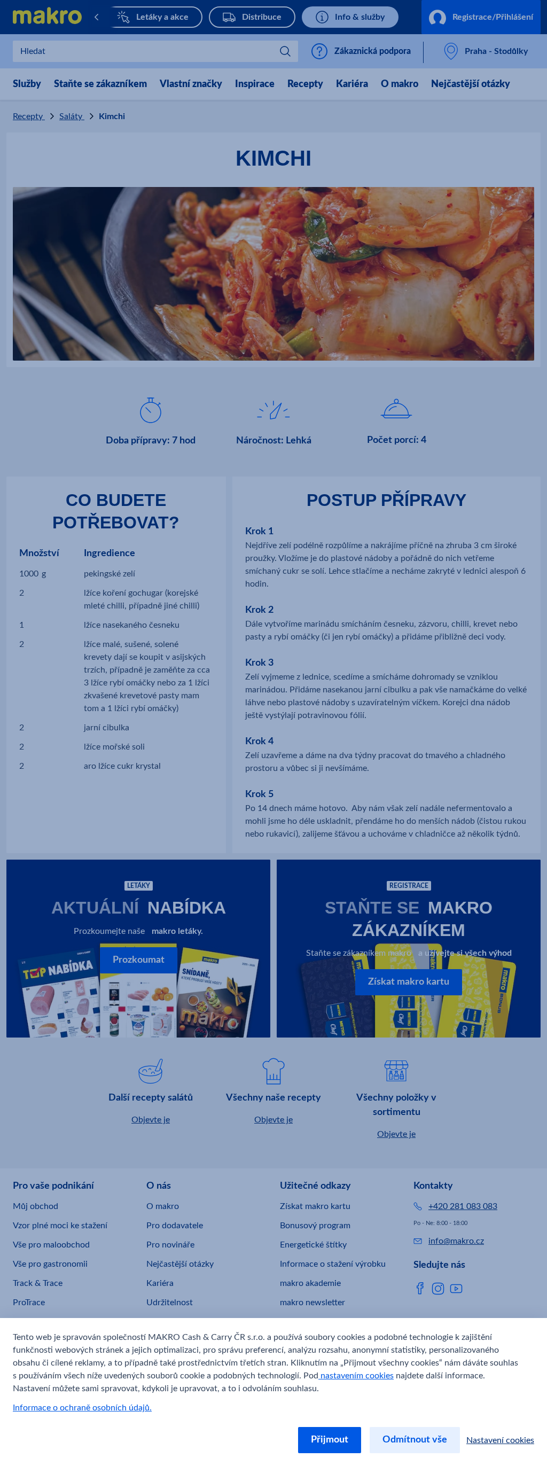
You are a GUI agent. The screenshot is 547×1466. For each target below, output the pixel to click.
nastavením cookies (356, 1375)
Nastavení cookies (500, 1440)
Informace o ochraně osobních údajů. (82, 1407)
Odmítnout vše (414, 1440)
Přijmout (329, 1440)
